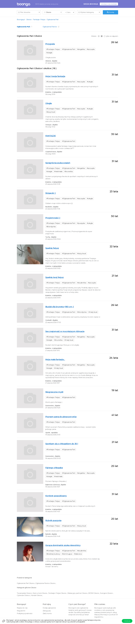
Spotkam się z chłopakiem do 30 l (61, 443)
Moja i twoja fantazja (55, 76)
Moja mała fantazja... (55, 359)
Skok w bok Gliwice (40, 593)
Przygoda (50, 44)
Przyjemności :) (52, 218)
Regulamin (21, 611)
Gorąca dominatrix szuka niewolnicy (62, 545)
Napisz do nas (22, 608)
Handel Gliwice (36, 595)
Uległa (48, 103)
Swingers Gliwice (106, 593)
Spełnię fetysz (52, 248)
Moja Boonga (91, 4)
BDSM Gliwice (93, 593)
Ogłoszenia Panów (50, 27)
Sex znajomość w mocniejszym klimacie (64, 331)
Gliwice (29, 20)
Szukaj (111, 12)
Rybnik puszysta (53, 520)
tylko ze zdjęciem (112, 36)
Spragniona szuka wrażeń (57, 163)
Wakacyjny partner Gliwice (77, 593)
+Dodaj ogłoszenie (109, 4)
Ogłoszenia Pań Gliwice (26, 583)
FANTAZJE (50, 136)
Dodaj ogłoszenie (49, 608)
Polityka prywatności (24, 613)
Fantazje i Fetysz (39, 20)
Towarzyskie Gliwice (24, 593)
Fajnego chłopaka (54, 467)
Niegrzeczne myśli (54, 392)
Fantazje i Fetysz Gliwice (57, 593)
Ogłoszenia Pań (52, 20)
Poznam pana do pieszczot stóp (60, 416)
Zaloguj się (47, 611)
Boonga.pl (21, 20)
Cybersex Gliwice (23, 595)
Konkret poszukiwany (56, 496)
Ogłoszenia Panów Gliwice (45, 583)
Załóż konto (47, 613)
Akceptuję (127, 621)
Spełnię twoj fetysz (54, 277)
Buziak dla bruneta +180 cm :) (59, 306)
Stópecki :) (50, 193)
